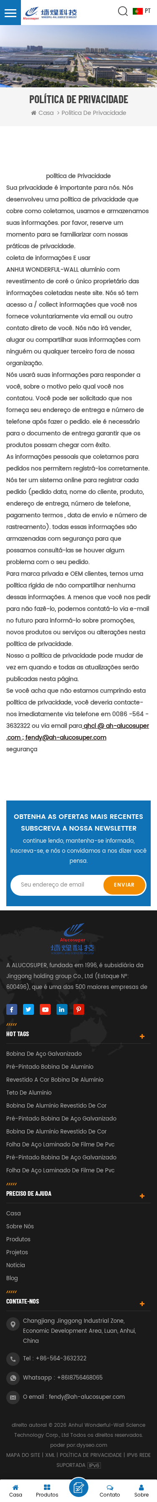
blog (12, 1278)
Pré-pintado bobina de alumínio (49, 1067)
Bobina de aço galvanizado (44, 1054)
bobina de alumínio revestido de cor (56, 1106)
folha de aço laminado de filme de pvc (60, 1145)
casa (13, 1214)
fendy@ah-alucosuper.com (87, 1397)
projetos (17, 1252)
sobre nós (20, 1226)
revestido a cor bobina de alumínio (54, 1080)
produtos (18, 1239)
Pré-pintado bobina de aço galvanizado (61, 1119)
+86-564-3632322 (61, 1359)
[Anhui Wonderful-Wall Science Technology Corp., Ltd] (50, 14)
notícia (15, 1265)
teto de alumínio (28, 1093)
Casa (46, 113)
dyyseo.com (92, 1445)
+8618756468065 (80, 1378)
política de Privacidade (91, 1455)
